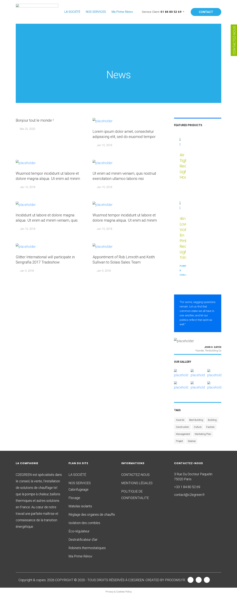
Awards (180, 420)
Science (192, 441)
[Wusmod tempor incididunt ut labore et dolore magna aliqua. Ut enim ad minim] (197, 372)
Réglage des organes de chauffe (92, 514)
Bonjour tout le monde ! (35, 120)
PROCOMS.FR (175, 580)
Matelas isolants (80, 506)
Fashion (210, 427)
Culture (197, 427)
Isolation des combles (84, 523)
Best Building (196, 420)
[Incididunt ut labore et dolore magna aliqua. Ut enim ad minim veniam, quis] (181, 384)
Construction (182, 427)
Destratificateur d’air (83, 539)
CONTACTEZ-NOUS (135, 475)
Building (212, 420)
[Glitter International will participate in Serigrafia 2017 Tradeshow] (214, 384)
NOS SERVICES (96, 12)
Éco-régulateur (79, 531)
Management (183, 434)
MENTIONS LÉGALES (137, 483)
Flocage (74, 498)
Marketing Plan (203, 434)
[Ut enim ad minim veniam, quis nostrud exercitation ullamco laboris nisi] (214, 372)
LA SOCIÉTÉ (72, 12)
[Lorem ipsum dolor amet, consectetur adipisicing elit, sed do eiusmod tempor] (181, 372)
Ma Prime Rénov (122, 12)
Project (179, 441)
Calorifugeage (79, 489)
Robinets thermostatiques (87, 548)
